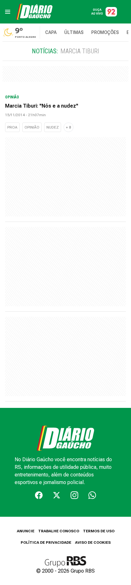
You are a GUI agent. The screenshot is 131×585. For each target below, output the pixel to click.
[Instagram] (74, 495)
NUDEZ (52, 127)
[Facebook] (39, 495)
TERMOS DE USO (98, 531)
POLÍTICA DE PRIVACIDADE (46, 542)
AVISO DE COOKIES (93, 542)
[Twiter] (56, 495)
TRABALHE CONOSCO (58, 531)
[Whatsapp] (92, 495)
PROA (12, 127)
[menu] (7, 12)
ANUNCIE (25, 531)
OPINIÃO (31, 127)
